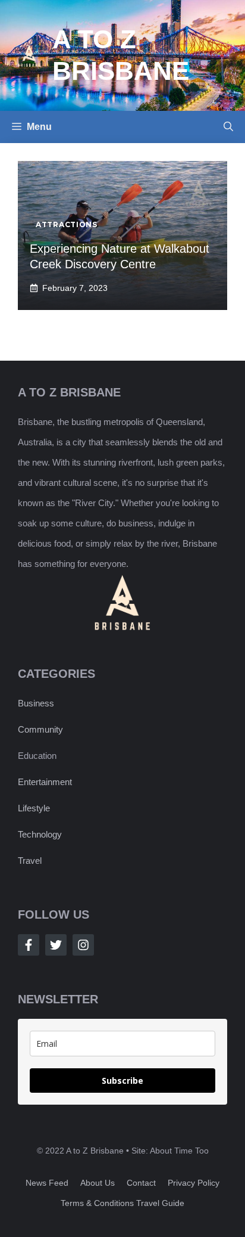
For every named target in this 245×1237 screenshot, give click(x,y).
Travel (30, 860)
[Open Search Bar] (228, 127)
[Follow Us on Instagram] (83, 945)
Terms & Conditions (97, 1203)
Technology (40, 834)
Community (40, 729)
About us (97, 1183)
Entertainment (45, 782)
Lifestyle (34, 808)
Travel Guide (160, 1203)
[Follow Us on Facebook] (28, 945)
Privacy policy (193, 1183)
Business (36, 703)
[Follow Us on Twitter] (56, 945)
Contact (141, 1183)
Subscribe (122, 1080)
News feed (47, 1183)
